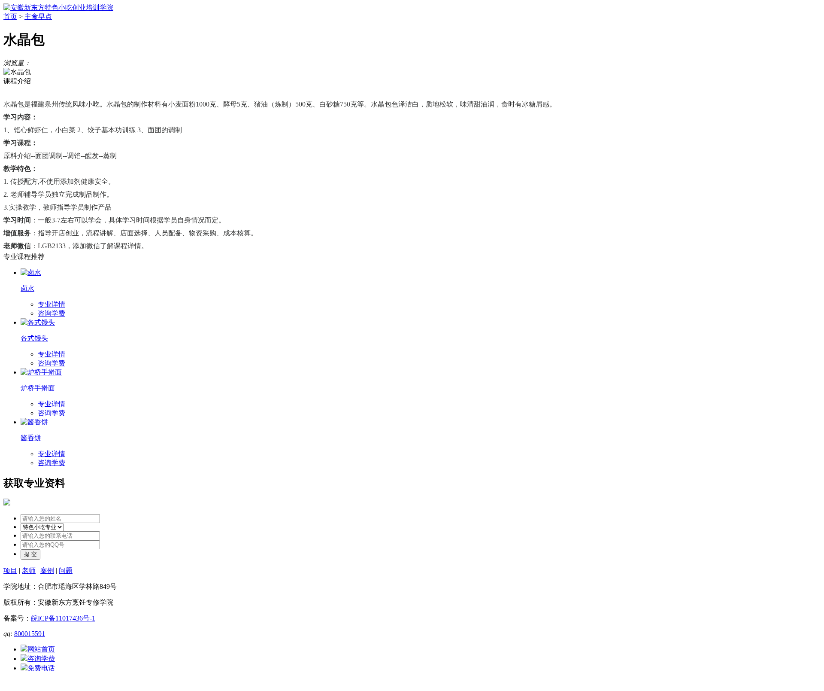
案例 (47, 570)
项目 (10, 570)
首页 (10, 16)
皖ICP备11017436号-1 (63, 618)
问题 (66, 570)
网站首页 (41, 649)
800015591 (29, 633)
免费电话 (41, 668)
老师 (29, 570)
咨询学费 (51, 313)
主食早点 (38, 16)
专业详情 (51, 304)
